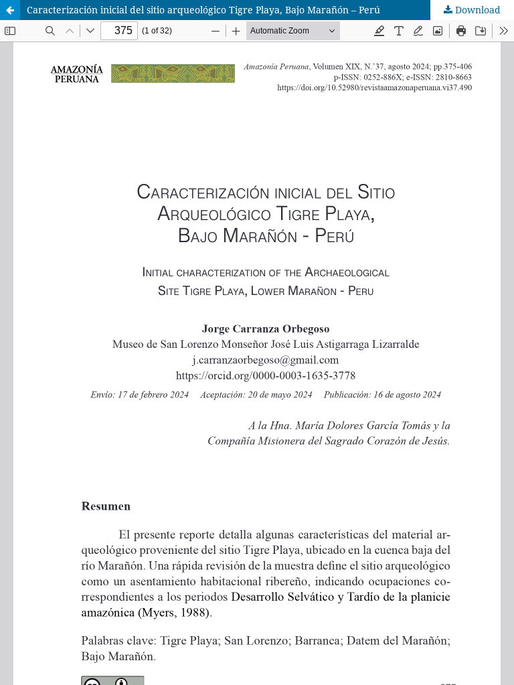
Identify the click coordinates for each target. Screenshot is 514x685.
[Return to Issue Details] (10, 10)
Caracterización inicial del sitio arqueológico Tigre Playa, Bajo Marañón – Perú (203, 9)
